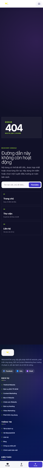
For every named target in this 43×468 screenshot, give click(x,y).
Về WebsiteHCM (9, 433)
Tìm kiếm (35, 185)
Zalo (20, 371)
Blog (5, 441)
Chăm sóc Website (10, 402)
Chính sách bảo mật (10, 450)
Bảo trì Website (8, 398)
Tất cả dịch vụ (8, 428)
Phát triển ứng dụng (10, 415)
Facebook (9, 371)
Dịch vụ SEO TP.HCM (10, 389)
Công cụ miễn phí (9, 446)
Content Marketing (10, 393)
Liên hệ (5, 437)
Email (31, 371)
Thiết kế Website (9, 385)
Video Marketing (9, 410)
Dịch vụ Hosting (9, 406)
